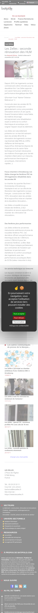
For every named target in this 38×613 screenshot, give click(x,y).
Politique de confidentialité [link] (19, 326)
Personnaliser (19, 322)
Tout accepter (19, 314)
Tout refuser (19, 318)
